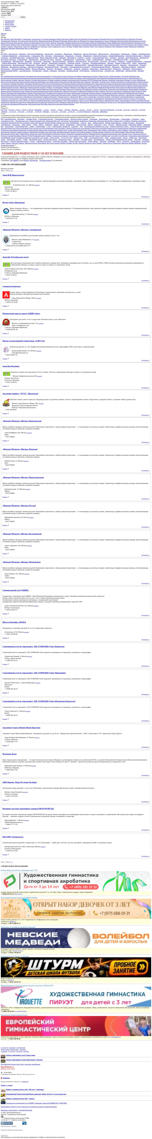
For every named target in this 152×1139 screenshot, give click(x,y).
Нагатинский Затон (51, 67)
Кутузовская (128, 86)
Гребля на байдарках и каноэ (112, 130)
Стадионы (134, 119)
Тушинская (5, 100)
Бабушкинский (17, 61)
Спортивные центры (45, 119)
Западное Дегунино (46, 59)
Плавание (70, 134)
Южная (65, 104)
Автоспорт (65, 121)
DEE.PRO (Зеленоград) (12, 837)
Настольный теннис (8, 134)
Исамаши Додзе (9, 754)
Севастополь (17, 46)
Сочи (49, 46)
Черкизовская (84, 102)
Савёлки (80, 58)
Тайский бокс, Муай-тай (60, 126)
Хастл (118, 141)
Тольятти (86, 46)
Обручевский (84, 71)
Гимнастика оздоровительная (117, 128)
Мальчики (38, 110)
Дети (5, 110)
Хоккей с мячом (102, 143)
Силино (87, 58)
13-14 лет (126, 110)
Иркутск (77, 41)
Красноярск (36, 43)
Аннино (95, 76)
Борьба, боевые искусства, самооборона (65, 123)
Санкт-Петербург (16, 39)
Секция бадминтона (11, 286)
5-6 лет (17, 110)
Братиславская (6, 80)
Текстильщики (136, 69)
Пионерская (76, 93)
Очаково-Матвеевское (115, 56)
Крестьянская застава (60, 86)
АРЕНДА (22, 1050)
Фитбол (63, 143)
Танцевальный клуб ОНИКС (15, 590)
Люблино (76, 69)
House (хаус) (78, 138)
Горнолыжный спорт (79, 130)
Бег (18, 123)
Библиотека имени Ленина (78, 78)
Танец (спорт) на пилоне (77, 141)
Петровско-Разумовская (54, 93)
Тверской (59, 65)
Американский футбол (105, 121)
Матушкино (71, 58)
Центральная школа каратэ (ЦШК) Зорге (21, 313)
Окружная (72, 91)
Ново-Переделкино (99, 56)
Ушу (81, 126)
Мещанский (30, 65)
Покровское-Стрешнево (57, 63)
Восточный (48, 54)
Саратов (10, 46)
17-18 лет (141, 110)
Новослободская (31, 91)
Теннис (8, 143)
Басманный (141, 63)
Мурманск (86, 43)
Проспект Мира (33, 95)
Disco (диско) (54, 138)
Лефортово (67, 69)
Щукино (110, 63)
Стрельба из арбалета (23, 138)
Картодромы (103, 119)
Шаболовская (131, 102)
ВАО (5, 54)
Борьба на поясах (128, 123)
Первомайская (22, 93)
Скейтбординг (105, 136)
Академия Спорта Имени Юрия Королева (21, 728)
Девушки (45, 112)
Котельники (143, 84)
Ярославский (22, 63)
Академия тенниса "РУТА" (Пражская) (20, 394)
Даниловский (132, 65)
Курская (120, 86)
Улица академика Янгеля (140, 100)
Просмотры (34, 160)
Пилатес (63, 134)
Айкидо (82, 123)
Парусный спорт (36, 134)
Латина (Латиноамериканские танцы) (119, 139)
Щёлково (12, 48)
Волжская (22, 82)
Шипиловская (141, 102)
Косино (135, 84)
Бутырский (36, 61)
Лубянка (49, 87)
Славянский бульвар (49, 97)
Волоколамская (31, 82)
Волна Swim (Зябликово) (13, 202)
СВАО (125, 59)
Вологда (126, 39)
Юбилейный (20, 48)
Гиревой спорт (62, 130)
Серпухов (26, 46)
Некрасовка (93, 69)
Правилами (25, 1081)
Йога (135, 130)
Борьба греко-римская (112, 123)
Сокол (88, 59)
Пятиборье (17, 136)
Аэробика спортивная (138, 121)
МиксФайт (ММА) (135, 125)
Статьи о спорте (10, 26)
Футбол (75, 143)
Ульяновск (108, 46)
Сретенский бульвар (127, 97)
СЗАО (30, 63)
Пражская (121, 93)
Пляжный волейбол (81, 134)
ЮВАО (27, 69)
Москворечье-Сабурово (17, 67)
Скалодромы (125, 119)
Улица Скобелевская (106, 100)
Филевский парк (16, 102)
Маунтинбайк (120, 132)
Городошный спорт (94, 130)
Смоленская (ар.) (63, 97)
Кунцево (78, 56)
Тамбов (75, 46)
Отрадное (103, 61)
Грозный (139, 39)
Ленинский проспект (140, 86)
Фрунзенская (42, 102)
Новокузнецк (5, 45)
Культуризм (81, 132)
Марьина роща (86, 87)
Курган (42, 43)
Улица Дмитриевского (71, 100)
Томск (92, 46)
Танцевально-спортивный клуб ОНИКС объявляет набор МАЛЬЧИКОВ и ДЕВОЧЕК (36, 1103)
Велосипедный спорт (8, 128)
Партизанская (12, 93)
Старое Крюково (97, 58)
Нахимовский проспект (90, 89)
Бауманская (27, 78)
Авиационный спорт (53, 121)
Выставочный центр (77, 82)
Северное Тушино (73, 63)
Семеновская (27, 97)
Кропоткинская (73, 86)
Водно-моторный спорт (24, 128)
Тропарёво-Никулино (16, 58)
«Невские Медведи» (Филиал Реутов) (19, 506)
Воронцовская (55, 82)
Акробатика (83, 121)
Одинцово (42, 45)
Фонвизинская (32, 102)
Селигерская (17, 97)
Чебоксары (132, 46)
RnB (85, 138)
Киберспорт (34, 132)
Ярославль (34, 48)
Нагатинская (54, 89)
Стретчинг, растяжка (59, 141)
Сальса (32, 141)
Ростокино (111, 61)
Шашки (131, 143)
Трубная (126, 99)
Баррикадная (17, 78)
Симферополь (35, 46)
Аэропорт (112, 58)
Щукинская (23, 104)
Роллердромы (113, 119)
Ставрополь (56, 46)
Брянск (71, 39)
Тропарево (119, 99)
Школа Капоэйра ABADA (14, 622)
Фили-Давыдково (46, 58)
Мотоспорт (140, 132)
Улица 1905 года (24, 100)
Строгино (85, 63)
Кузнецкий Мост (94, 86)
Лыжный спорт (109, 132)
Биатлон (41, 123)
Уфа (113, 46)
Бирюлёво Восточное (95, 65)
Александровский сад (44, 76)
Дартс (131, 130)
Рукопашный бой (21, 126)
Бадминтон (5, 123)
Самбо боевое (39, 126)
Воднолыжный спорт (50, 128)
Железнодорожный (45, 41)
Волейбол (62, 128)
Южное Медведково (8, 63)
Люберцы (68, 43)
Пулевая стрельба (7, 136)
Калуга (107, 41)
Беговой (120, 58)
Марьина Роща (80, 61)
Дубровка (13, 84)
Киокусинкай (80, 125)
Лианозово (46, 61)
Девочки (74, 110)
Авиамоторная (9, 76)
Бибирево (28, 61)
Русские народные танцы (18, 141)
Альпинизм (92, 121)
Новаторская (123, 89)
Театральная (55, 99)
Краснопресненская (22, 86)
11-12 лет (118, 110)
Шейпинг (137, 143)
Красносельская (35, 86)
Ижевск (70, 41)
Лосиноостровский (58, 61)
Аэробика (126, 121)
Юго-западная (57, 104)
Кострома (10, 43)
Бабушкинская (134, 76)
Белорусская (50, 78)
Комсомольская (120, 84)
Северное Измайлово (9, 56)
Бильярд (47, 123)
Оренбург (58, 45)
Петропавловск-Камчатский (92, 45)
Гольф (70, 130)
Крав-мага (97, 125)
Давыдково (95, 82)
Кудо (104, 125)
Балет (106, 138)
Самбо (31, 126)
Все (2, 39)
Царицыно (115, 67)
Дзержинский (6, 41)
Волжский (118, 39)
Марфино (70, 61)
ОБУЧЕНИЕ (21, 1048)
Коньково (53, 71)
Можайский (87, 56)
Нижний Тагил (140, 43)
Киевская (82, 84)
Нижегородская (113, 89)
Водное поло (38, 128)
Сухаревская (22, 99)
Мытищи (94, 43)
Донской (142, 65)
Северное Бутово (96, 71)
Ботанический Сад (135, 78)
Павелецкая (127, 91)
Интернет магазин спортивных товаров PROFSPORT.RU (28, 809)
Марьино (84, 69)
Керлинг (26, 132)
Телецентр (74, 99)
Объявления (9, 22)
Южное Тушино (120, 63)
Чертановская (94, 102)
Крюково (62, 58)
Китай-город (90, 84)
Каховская (66, 84)
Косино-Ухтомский (89, 54)
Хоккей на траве (90, 143)
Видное (77, 39)
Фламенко (111, 141)
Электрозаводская (34, 104)
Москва (3, 33)
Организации (9, 21)
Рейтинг (26, 160)
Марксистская (75, 87)
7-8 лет (23, 110)
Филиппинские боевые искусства (95, 126)
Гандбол (69, 128)
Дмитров (14, 41)
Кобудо (90, 125)
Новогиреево (114, 54)
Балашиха (52, 39)
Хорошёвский (117, 59)
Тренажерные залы (21, 121)
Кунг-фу (110, 125)
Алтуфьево (78, 76)
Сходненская (32, 99)
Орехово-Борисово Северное (79, 67)
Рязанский (125, 69)
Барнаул (59, 39)
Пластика (137, 139)
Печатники (116, 69)
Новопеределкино (18, 91)
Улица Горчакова (57, 100)
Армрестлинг (118, 121)
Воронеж (132, 39)
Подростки (110, 110)
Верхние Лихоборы (108, 80)
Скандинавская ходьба (87, 136)
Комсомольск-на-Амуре (137, 41)
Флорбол (69, 143)
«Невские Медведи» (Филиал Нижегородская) (23, 477)
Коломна (125, 41)
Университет (5, 102)
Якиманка (78, 65)
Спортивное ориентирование (138, 136)
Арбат (134, 63)
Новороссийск (16, 45)
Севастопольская (7, 97)
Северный (147, 61)
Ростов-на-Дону (132, 45)
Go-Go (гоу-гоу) (66, 138)
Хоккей (81, 143)
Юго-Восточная (46, 104)
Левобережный (68, 59)
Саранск (4, 46)
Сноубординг (123, 136)
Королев (4, 43)
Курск (48, 43)
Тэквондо (74, 126)
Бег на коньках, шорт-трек (28, 123)
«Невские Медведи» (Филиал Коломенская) (22, 534)
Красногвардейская (8, 86)
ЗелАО (55, 58)
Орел (52, 45)
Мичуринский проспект (15, 89)
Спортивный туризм (8, 138)
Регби (30, 136)
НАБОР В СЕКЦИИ (8, 1048)
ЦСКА (56, 102)
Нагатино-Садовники (35, 67)
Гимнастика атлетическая (81, 128)
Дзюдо (34, 125)
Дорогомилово (58, 56)
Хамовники (68, 65)
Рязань (140, 45)
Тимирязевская (99, 99)
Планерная (84, 93)
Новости (8, 30)
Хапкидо (132, 126)
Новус (17, 134)
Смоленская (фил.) (76, 97)
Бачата (125, 138)
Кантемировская (57, 84)
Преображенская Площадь (134, 93)
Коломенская (109, 84)
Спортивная (115, 97)
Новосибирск (26, 45)
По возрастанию (45, 160)
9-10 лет (30, 110)
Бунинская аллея (73, 80)
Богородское (13, 54)
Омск (48, 45)
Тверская (48, 99)
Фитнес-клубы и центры (78, 119)
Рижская (101, 95)
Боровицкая (112, 78)
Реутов (123, 45)
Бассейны (20, 119)
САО (106, 58)
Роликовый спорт (38, 136)
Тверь (81, 46)
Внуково (48, 56)
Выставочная (65, 82)
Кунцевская (113, 86)
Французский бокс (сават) (119, 126)
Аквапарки (93, 119)
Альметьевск (26, 39)
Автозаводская (20, 76)
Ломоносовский (72, 71)
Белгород (65, 39)
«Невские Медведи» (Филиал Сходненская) (21, 230)
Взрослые (87, 112)
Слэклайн (114, 136)
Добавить (5, 7)
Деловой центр (104, 82)
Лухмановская (58, 87)
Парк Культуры (136, 91)
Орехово (102, 91)
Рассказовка (82, 95)
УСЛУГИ (11, 1052)
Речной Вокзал (92, 95)
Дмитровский (32, 59)
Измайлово (77, 54)
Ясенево (140, 71)
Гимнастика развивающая (137, 128)
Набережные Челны (104, 43)
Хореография (135, 141)
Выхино (88, 82)
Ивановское (67, 54)
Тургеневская (140, 99)
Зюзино (45, 71)
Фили (25, 102)
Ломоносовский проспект (37, 87)
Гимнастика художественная (28, 130)
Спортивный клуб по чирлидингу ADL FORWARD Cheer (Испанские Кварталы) (38, 701)
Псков (111, 45)
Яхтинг (144, 143)
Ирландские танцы (49, 139)
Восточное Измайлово (34, 54)
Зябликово (28, 84)
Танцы (46, 138)
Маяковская (102, 87)
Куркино (36, 63)
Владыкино (120, 80)
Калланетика (5, 132)
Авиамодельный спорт (37, 121)
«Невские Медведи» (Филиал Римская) (19, 449)
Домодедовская (142, 82)
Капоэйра (48, 125)
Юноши (4, 112)
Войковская (141, 80)
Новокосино (125, 54)
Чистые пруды (112, 102)
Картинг (13, 132)
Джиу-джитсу (25, 125)
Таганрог (69, 46)
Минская (142, 87)
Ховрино (107, 59)
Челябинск (140, 46)
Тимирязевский (97, 59)
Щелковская (14, 104)
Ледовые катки (31, 119)
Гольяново (57, 54)
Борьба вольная (98, 123)
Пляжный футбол (95, 134)
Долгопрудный (23, 41)
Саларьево (138, 95)
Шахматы (124, 143)
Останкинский (92, 61)
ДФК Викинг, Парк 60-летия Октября (19, 782)
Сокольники (35, 56)
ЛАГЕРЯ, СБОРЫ (22, 1052)
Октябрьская (81, 91)
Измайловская (38, 84)
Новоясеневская (43, 91)
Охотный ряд (117, 91)
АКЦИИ (4, 1052)
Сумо (48, 126)
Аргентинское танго (95, 138)
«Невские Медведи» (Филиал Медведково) (21, 562)
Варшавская (97, 80)
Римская (107, 95)
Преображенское (143, 54)
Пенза (64, 45)
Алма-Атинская (68, 76)
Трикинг (21, 143)
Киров (119, 41)
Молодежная (36, 89)
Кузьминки (58, 69)
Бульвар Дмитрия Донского (21, 80)
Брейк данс (132, 138)
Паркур (27, 134)
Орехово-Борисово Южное (100, 67)
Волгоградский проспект (10, 82)
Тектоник (102, 141)
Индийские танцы (35, 139)
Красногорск (18, 43)
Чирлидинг (117, 143)
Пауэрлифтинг (47, 134)
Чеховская (103, 102)
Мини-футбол (130, 132)
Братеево (123, 65)
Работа (7, 28)
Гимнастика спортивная (9, 130)
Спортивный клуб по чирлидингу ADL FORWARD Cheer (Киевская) (33, 646)
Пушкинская (53, 95)
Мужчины (95, 112)
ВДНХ (90, 80)
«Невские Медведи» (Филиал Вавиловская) (21, 421)
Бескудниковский (131, 58)
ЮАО (84, 65)
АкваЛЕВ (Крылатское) (13, 175)
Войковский (143, 58)
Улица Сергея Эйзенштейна (89, 100)
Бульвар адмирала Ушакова (57, 80)
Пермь (68, 45)
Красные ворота (46, 86)
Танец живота (92, 141)
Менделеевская (133, 87)
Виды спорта (9, 24)
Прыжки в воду (127, 134)
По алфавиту (14, 160)
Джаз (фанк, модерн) (14, 139)
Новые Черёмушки (55, 91)
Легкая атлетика (98, 132)
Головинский (21, 59)
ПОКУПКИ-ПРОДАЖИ (9, 1050)
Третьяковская (110, 99)
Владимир (103, 39)
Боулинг (140, 126)
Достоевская (5, 84)
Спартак (107, 97)
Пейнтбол (56, 134)
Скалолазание (73, 136)
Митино (43, 63)
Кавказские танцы (64, 139)
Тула (96, 46)
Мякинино (45, 89)
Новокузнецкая (6, 91)
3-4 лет (45, 110)
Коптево (57, 59)
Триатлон (14, 143)
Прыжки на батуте (139, 134)
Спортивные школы (61, 119)
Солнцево (100, 97)
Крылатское (69, 56)
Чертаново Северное (128, 67)
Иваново (64, 41)
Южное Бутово (130, 71)
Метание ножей (121, 125)
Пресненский (40, 65)
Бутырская (83, 80)
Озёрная (66, 91)
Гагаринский (36, 71)
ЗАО (42, 56)
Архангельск (36, 39)
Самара (145, 45)
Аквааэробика (74, 121)
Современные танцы (43, 141)
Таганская (40, 99)
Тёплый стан (13, 100)
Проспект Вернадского (133, 56)
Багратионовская (7, 78)
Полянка (115, 93)
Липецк (53, 43)
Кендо (62, 125)
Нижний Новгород (127, 43)
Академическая (30, 76)
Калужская (47, 84)
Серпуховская (37, 97)
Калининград (99, 41)
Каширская (75, 84)
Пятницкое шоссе (65, 95)
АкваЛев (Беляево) (10, 366)
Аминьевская (87, 76)
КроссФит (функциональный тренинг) (63, 132)
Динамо (113, 82)
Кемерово (113, 41)
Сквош (97, 136)
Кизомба (75, 139)
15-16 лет (134, 110)
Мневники (28, 89)
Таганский (50, 65)
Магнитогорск (77, 43)
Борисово (104, 78)
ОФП (22, 134)
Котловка (61, 71)
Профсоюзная (44, 95)
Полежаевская (106, 93)
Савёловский (79, 59)
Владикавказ (94, 39)
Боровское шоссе (123, 78)
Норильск (34, 45)
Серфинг (48, 136)
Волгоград (111, 39)
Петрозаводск (76, 45)
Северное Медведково (133, 61)
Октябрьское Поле (92, 91)
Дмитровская (121, 82)
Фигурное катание (53, 143)
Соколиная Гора (23, 56)
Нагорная (62, 89)
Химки (125, 46)
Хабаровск (119, 46)
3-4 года (11, 110)
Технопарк (89, 99)
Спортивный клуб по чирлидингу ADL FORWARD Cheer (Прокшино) (34, 673)
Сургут (63, 46)
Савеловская (129, 95)
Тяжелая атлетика (31, 143)
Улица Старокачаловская (122, 100)
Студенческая (13, 99)
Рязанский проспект (118, 95)
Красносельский (18, 65)
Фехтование (42, 143)
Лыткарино (60, 43)
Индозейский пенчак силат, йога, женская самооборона (20, 1064)
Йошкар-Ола (84, 41)
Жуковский (57, 41)
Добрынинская (131, 82)
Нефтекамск (116, 43)
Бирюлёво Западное (111, 65)
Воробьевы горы (43, 82)
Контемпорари (98, 139)
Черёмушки (119, 71)
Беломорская (41, 78)
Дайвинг (125, 130)
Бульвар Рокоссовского (39, 80)
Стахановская (139, 97)
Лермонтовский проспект (10, 87)
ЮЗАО (15, 71)
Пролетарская (6, 95)
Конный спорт (43, 132)
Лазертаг (89, 132)
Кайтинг (140, 130)
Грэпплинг (15, 125)
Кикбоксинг (70, 125)
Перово (133, 54)
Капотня (49, 69)
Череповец (4, 48)
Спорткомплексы (10, 119)
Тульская (132, 99)
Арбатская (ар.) (103, 76)
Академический (24, 71)
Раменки (146, 56)
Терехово (82, 99)
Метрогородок (103, 54)
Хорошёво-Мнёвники (97, 63)
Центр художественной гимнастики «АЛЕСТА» (23, 341)
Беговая (34, 78)
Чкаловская (122, 102)
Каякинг (20, 132)
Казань (92, 41)
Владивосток (85, 39)
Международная (121, 87)
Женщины (103, 112)
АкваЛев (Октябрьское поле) (15, 257)
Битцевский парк (94, 78)
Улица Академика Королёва (40, 100)
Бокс (89, 123)
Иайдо (41, 125)
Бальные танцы (115, 138)
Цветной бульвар (73, 102)
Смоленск (43, 46)
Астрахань (45, 39)
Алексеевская (57, 76)
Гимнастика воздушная (99, 128)
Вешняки (22, 54)
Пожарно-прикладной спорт (111, 134)
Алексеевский (134, 59)
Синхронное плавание (60, 136)
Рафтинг (25, 136)
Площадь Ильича (95, 93)
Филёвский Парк (31, 58)
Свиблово (121, 61)
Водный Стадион (130, 80)
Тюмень (101, 46)
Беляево (58, 78)
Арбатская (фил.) (115, 76)
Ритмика (145, 139)
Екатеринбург (34, 41)
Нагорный (63, 67)
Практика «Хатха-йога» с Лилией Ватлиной (16, 1110)
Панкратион (9, 126)
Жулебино (20, 84)
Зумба (24, 139)
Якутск (27, 48)
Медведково (111, 87)
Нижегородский (105, 69)
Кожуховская (100, 84)
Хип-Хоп (125, 141)
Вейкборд (146, 126)
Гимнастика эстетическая (48, 130)
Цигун (110, 143)
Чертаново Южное (17, 69)
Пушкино (117, 45)
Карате (56, 125)
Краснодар (27, 43)
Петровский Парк (39, 93)
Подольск (105, 45)
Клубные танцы (86, 139)
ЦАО (129, 63)
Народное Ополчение (74, 89)
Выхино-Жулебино (38, 69)
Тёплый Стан (109, 71)
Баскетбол (12, 123)
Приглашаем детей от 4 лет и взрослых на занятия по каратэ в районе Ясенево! (29, 1107)
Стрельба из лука (37, 138)
